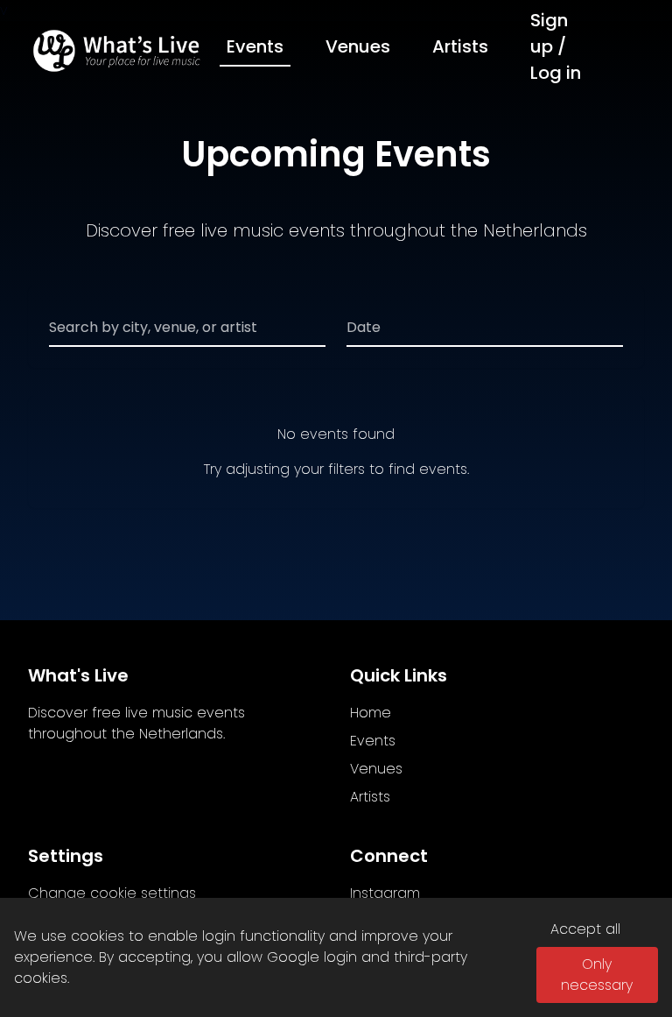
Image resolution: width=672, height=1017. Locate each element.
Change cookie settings (112, 893)
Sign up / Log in (555, 46)
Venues (358, 46)
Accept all (585, 929)
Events (255, 46)
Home (370, 713)
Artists (460, 46)
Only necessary (597, 974)
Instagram (385, 893)
